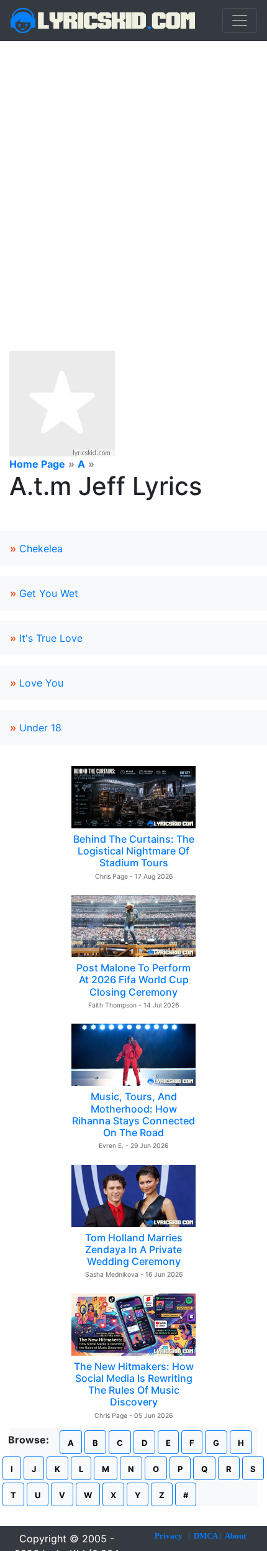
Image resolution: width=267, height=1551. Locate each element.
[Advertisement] (133, 181)
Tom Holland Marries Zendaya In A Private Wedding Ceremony (134, 1249)
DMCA (205, 1535)
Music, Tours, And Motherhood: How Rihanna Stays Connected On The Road (133, 1114)
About (235, 1535)
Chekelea (41, 548)
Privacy (169, 1535)
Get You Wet (48, 593)
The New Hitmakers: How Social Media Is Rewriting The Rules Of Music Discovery (134, 1384)
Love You (41, 683)
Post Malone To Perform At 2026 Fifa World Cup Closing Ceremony (133, 979)
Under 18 (40, 727)
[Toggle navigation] (239, 20)
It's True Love (51, 638)
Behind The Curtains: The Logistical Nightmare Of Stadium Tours (133, 851)
